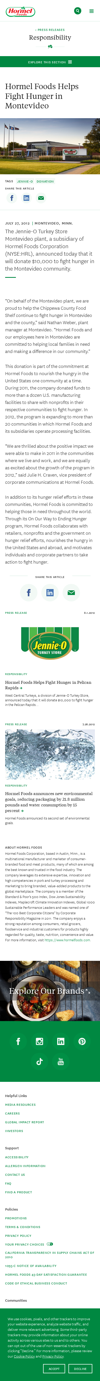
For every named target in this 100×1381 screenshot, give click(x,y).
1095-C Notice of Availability (30, 1265)
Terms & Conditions (23, 1226)
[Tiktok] (39, 1061)
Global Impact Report (24, 1121)
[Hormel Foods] (20, 12)
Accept (54, 1368)
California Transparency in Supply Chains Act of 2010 (49, 1254)
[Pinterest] (82, 1041)
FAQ (8, 1183)
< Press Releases (50, 30)
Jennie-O (25, 181)
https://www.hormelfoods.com (67, 939)
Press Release (16, 612)
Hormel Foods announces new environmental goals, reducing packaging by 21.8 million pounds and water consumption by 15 (49, 801)
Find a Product (18, 1191)
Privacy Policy (18, 1235)
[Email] (41, 198)
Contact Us (15, 1174)
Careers (12, 1113)
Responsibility (16, 674)
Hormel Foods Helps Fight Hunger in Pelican (48, 684)
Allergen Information (25, 1165)
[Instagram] (39, 1041)
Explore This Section (47, 61)
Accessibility (17, 1156)
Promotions (16, 1217)
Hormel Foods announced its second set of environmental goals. (47, 820)
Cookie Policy (24, 1356)
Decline (80, 1368)
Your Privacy (25, 1244)
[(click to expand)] (91, 12)
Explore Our (47, 991)
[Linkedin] (26, 198)
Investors (14, 1130)
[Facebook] (11, 198)
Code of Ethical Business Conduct (36, 1283)
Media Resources (20, 1104)
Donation (45, 181)
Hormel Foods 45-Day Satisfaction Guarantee (46, 1274)
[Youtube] (60, 1061)
